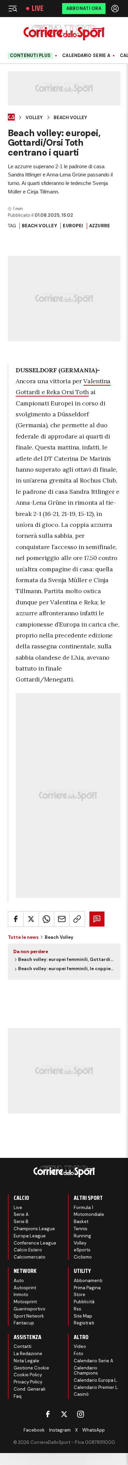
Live (37, 8)
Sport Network (29, 1316)
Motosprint (25, 1302)
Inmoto (21, 1294)
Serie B (21, 1221)
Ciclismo (83, 1257)
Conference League (35, 1243)
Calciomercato (29, 1257)
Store (79, 1294)
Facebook (34, 1430)
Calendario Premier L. (96, 1387)
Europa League (30, 1236)
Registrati (84, 1323)
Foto (78, 1353)
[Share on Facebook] (15, 919)
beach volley (39, 226)
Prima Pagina (87, 1288)
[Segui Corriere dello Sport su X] (64, 1414)
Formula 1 (83, 1207)
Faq (18, 1396)
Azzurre (99, 226)
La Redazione (28, 1353)
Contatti (22, 1346)
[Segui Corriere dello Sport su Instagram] (80, 1414)
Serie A (21, 1214)
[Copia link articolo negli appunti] (77, 919)
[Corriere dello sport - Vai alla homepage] (64, 32)
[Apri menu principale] (12, 8)
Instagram (60, 1430)
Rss (77, 1309)
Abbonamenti (88, 1280)
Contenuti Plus (30, 55)
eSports (82, 1250)
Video (80, 1346)
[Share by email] (61, 919)
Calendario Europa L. (96, 1380)
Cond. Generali (29, 1389)
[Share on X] (31, 919)
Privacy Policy (28, 1382)
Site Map (83, 1316)
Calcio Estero (28, 1250)
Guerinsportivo (29, 1309)
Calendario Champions (86, 1370)
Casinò (81, 1394)
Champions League (34, 1229)
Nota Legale (26, 1361)
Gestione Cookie (31, 1368)
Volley (34, 117)
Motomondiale (89, 1214)
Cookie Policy (28, 1375)
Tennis (80, 1229)
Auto (19, 1280)
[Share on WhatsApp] (46, 919)
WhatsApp (93, 1430)
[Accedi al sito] (115, 8)
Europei (73, 226)
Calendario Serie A (86, 55)
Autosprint (25, 1288)
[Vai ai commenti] (96, 919)
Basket (81, 1221)
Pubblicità (84, 1302)
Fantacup (24, 1323)
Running (82, 1236)
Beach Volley (70, 117)
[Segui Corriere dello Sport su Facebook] (48, 1414)
